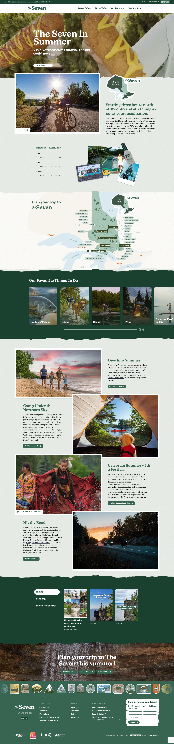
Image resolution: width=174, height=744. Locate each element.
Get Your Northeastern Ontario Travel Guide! (28, 2)
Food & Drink (98, 714)
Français (165, 2)
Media (143, 2)
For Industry (153, 2)
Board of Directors (48, 721)
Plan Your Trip (134, 8)
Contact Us (44, 708)
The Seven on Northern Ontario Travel (102, 719)
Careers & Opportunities (51, 717)
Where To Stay (84, 8)
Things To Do (100, 8)
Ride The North (117, 8)
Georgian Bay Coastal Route (38, 543)
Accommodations (100, 711)
